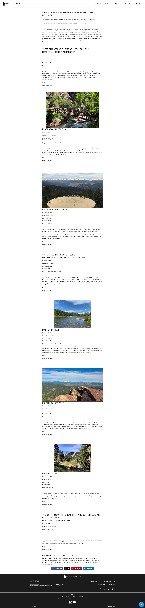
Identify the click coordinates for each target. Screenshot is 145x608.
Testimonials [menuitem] (59, 598)
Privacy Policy (111, 606)
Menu (138, 3)
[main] (72, 291)
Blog (52, 19)
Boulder (56, 19)
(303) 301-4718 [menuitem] (126, 3)
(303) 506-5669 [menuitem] (116, 3)
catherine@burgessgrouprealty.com (41, 585)
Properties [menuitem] (98, 3)
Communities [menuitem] (76, 598)
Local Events (83, 19)
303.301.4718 (59, 584)
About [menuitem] (52, 598)
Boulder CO (62, 19)
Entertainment (69, 19)
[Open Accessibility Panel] (141, 604)
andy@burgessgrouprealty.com (65, 585)
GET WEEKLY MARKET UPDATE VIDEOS (100, 581)
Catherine (46, 19)
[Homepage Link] (11, 3)
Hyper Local (76, 19)
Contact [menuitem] (106, 3)
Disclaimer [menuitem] (85, 598)
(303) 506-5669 (34, 584)
